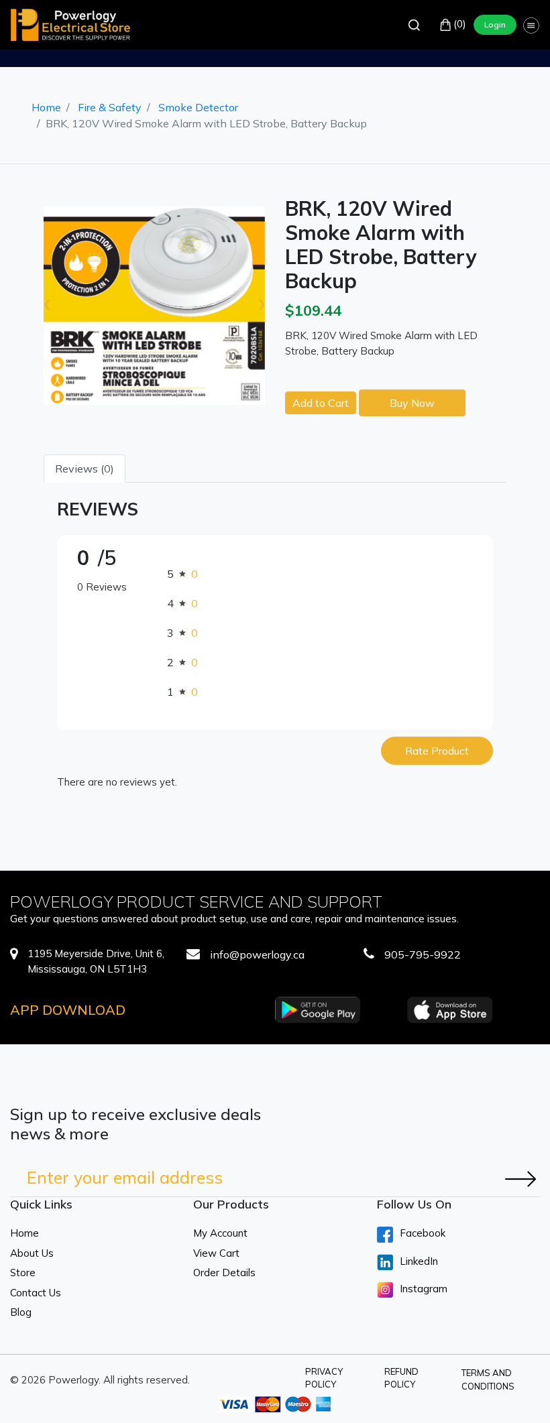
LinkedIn (419, 1261)
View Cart (216, 1253)
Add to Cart (320, 403)
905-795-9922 (422, 954)
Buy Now (412, 403)
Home (46, 107)
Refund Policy (401, 1378)
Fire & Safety (110, 107)
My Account (220, 1233)
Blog (21, 1312)
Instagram (423, 1288)
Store (23, 1272)
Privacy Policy (324, 1378)
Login (495, 24)
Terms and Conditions (487, 1379)
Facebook (422, 1233)
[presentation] (47, 302)
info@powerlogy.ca (257, 954)
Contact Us (35, 1292)
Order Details (224, 1272)
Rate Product (437, 750)
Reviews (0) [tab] (84, 468)
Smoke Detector (198, 107)
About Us (32, 1253)
